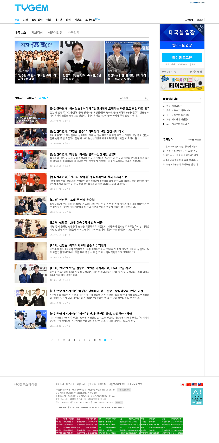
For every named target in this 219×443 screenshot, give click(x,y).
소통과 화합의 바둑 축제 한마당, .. (180, 160)
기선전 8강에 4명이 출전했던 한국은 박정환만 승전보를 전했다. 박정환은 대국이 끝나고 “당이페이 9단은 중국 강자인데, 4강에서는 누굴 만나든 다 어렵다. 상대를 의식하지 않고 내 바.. (99, 319)
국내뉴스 (31, 98)
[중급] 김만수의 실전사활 (176, 114)
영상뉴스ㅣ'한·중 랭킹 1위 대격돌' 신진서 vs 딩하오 (127, 77)
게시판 (58, 19)
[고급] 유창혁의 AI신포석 (176, 123)
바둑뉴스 (20, 32)
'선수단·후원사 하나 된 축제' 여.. (180, 150)
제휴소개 (81, 384)
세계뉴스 (44, 98)
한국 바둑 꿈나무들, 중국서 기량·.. (180, 146)
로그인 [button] (200, 19)
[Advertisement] (182, 195)
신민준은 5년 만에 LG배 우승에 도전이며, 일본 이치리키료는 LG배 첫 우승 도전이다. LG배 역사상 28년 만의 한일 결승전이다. (99, 273)
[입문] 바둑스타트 (172, 105)
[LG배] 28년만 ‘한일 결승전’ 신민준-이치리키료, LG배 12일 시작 (90, 268)
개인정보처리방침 (117, 384)
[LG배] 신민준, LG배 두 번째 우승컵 (72, 199)
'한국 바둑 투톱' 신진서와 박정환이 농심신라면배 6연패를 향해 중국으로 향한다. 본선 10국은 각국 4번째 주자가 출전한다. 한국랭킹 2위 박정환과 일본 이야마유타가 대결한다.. (99, 182)
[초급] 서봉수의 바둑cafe (176, 110)
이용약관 (102, 384)
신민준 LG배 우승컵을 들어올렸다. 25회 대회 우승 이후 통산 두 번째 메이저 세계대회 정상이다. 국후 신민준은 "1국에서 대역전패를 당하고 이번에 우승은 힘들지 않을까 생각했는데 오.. (99, 205)
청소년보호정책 (134, 384)
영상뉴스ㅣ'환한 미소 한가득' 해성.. (181, 155)
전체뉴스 (19, 98)
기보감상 (37, 32)
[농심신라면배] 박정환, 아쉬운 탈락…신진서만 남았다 (83, 154)
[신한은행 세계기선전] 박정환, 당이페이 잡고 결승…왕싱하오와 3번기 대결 (96, 291)
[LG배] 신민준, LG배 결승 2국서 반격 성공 (76, 222)
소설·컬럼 (37, 19)
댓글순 (198, 139)
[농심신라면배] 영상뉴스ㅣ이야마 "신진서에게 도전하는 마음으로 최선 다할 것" (99, 108)
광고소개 (70, 384)
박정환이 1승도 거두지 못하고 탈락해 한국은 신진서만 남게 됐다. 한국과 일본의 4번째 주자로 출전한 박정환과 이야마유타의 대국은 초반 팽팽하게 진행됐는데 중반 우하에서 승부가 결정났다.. (99, 159)
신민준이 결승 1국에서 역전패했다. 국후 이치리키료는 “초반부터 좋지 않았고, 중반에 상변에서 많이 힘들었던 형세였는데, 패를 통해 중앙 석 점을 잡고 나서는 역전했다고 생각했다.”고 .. (99, 250)
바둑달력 (73, 32)
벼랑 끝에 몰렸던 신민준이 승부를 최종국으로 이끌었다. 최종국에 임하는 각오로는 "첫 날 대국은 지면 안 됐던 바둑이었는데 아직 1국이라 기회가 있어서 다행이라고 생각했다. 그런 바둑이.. (99, 228)
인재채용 (91, 384)
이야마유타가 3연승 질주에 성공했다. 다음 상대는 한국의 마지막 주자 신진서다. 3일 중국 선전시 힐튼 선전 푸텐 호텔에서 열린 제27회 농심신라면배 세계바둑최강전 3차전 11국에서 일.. (99, 136)
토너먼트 (90, 19)
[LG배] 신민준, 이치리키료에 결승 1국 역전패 (78, 245)
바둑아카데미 (171, 99)
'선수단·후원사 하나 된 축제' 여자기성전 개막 (37, 77)
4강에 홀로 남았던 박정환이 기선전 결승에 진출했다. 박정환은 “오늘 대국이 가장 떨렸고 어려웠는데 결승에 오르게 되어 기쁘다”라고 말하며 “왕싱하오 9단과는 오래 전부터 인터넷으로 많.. (99, 296)
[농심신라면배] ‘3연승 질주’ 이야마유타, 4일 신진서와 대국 (87, 131)
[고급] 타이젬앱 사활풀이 (176, 119)
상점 (68, 19)
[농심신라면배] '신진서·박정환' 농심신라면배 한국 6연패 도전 (88, 177)
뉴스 (17, 19)
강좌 (25, 19)
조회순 (191, 139)
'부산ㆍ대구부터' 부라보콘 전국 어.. (181, 164)
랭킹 (48, 19)
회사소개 (60, 384)
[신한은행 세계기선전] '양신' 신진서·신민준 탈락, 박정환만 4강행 (91, 313)
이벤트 (78, 19)
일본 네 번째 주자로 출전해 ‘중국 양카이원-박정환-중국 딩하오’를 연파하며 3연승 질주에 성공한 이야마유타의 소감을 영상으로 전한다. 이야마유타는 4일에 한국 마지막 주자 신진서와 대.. (99, 114)
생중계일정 (55, 32)
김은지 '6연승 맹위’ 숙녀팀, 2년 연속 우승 (82, 77)
